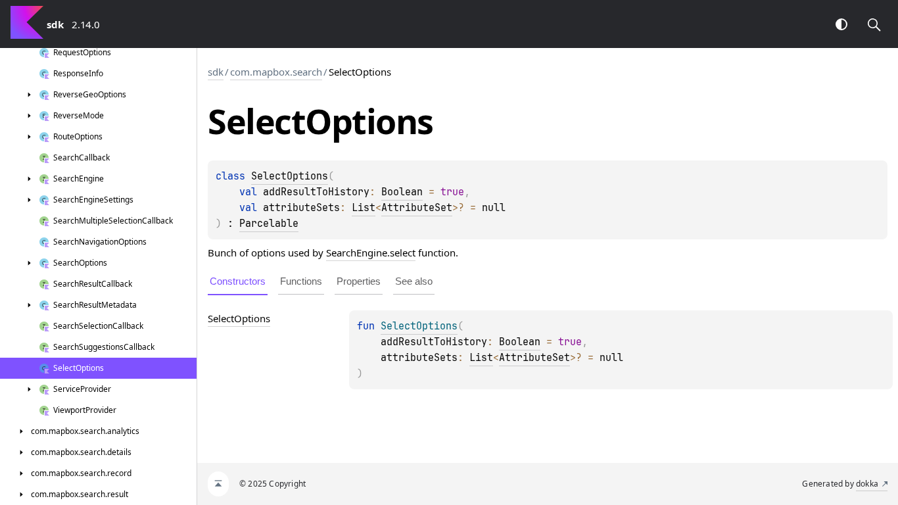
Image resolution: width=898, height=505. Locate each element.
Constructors (238, 281)
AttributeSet (416, 207)
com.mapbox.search (276, 71)
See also (414, 281)
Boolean (402, 192)
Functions (301, 281)
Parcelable (268, 223)
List (363, 207)
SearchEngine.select (370, 252)
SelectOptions (289, 176)
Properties (359, 281)
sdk (216, 71)
